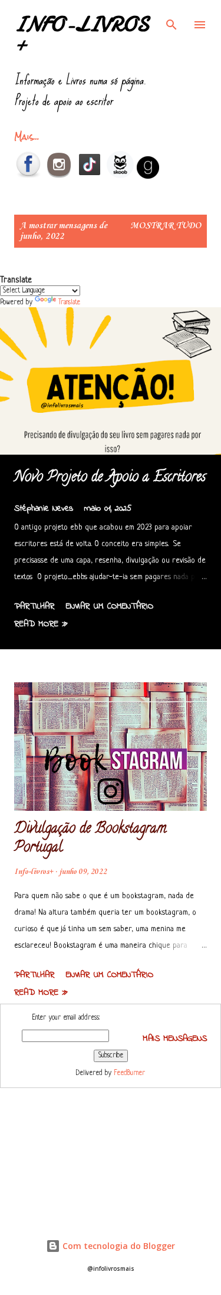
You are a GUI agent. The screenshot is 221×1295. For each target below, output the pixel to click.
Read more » (41, 623)
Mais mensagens (175, 1038)
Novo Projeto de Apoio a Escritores (110, 478)
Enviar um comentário (109, 606)
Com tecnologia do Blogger (117, 1245)
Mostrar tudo (165, 226)
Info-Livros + (81, 35)
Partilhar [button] (34, 606)
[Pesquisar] (171, 21)
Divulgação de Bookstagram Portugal (90, 839)
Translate (69, 302)
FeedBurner (129, 1073)
